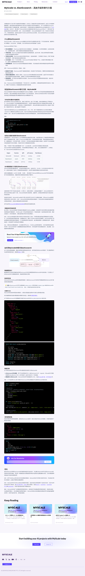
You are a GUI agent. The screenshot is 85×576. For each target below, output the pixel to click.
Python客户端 (41, 377)
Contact (55, 2)
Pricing (36, 2)
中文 (21, 559)
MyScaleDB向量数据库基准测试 (17, 204)
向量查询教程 (34, 295)
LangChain (43, 484)
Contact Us (7, 564)
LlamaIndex (11, 486)
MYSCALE (7, 1)
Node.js (25, 484)
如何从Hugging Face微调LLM (63, 515)
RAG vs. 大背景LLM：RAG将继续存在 (14, 515)
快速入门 (20, 252)
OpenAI (37, 484)
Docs (28, 2)
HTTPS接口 (49, 377)
